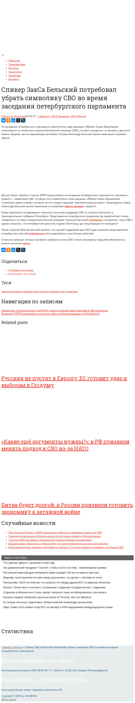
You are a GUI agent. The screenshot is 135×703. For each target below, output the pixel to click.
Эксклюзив (14, 75)
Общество (14, 60)
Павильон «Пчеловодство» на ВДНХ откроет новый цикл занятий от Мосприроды (54, 310)
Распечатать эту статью (22, 273)
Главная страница (11, 647)
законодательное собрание (17, 291)
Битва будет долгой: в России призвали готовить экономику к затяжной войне (67, 508)
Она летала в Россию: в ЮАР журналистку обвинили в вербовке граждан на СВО (55, 532)
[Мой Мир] (13, 120)
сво (63, 291)
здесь (26, 243)
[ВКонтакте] (3, 120)
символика (72, 291)
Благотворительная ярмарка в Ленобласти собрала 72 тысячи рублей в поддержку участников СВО (65, 547)
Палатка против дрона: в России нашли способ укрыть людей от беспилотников (54, 536)
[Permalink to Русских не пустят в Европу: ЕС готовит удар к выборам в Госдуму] (27, 368)
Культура (13, 68)
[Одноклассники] (8, 120)
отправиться (36, 233)
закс (36, 291)
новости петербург (49, 291)
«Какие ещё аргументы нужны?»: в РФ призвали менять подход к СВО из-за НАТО (65, 445)
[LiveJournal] (23, 120)
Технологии (15, 71)
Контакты (13, 79)
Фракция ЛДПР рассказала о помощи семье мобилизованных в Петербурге (50, 314)
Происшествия (16, 64)
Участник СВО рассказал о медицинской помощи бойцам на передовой (50, 540)
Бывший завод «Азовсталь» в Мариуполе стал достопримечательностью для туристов (58, 543)
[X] (18, 120)
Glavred (81, 116)
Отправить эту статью (20, 270)
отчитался (95, 219)
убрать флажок (74, 206)
